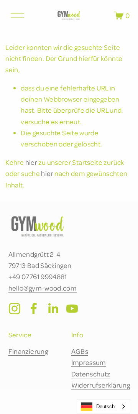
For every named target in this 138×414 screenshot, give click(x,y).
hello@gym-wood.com (42, 288)
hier (31, 162)
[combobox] (103, 406)
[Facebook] (34, 308)
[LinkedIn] (53, 308)
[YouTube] (72, 308)
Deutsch (105, 406)
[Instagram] (14, 308)
